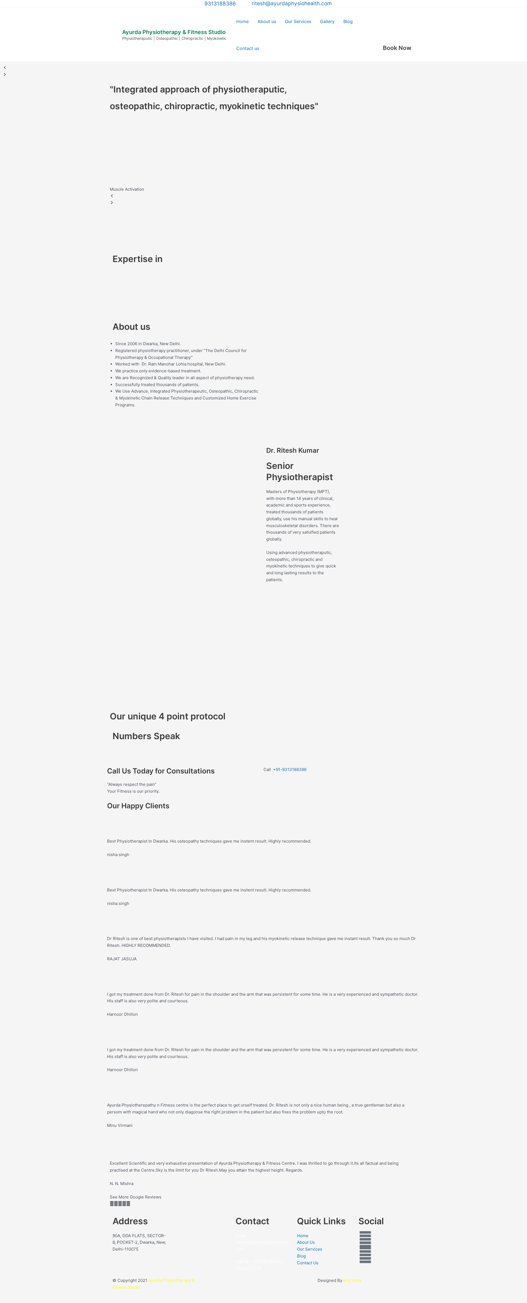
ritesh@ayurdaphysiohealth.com (290, 3)
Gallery (327, 21)
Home (242, 21)
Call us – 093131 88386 (258, 1261)
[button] (263, 196)
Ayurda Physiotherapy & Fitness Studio (174, 32)
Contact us (247, 48)
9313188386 (220, 4)
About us (266, 21)
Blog (348, 21)
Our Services (298, 21)
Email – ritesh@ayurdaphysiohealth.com (263, 1242)
